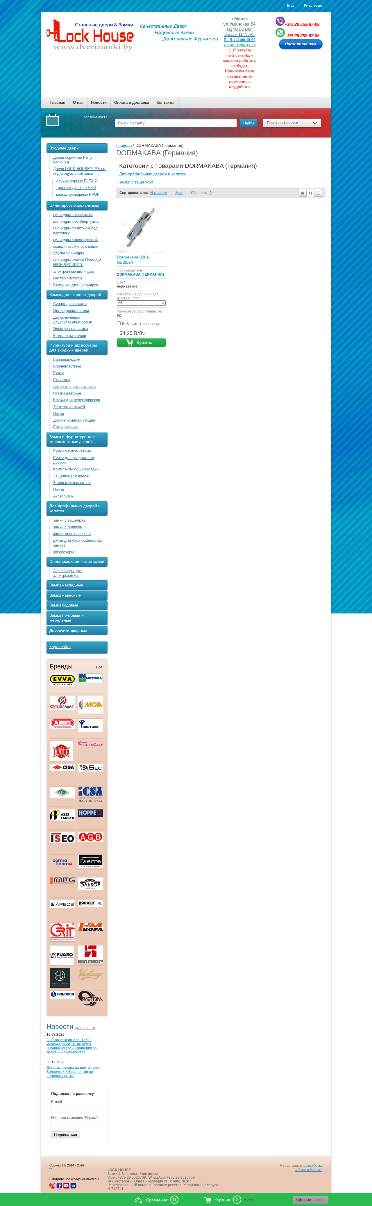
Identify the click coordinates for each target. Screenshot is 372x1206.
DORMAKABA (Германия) (140, 274)
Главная (57, 102)
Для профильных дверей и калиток (152, 174)
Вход (290, 5)
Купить (141, 342)
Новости (99, 102)
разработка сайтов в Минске (309, 1168)
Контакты (165, 102)
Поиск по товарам (282, 123)
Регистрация (313, 5)
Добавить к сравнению (141, 324)
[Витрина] (310, 193)
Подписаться (65, 1134)
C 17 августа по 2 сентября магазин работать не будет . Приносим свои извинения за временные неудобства (71, 1046)
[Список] (302, 193)
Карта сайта (60, 647)
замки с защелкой (136, 182)
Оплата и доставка (131, 102)
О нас (78, 102)
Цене (179, 193)
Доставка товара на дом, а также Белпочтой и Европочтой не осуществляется (73, 1072)
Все (99, 667)
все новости (85, 1028)
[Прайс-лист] (318, 193)
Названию (158, 193)
